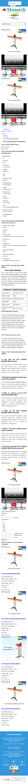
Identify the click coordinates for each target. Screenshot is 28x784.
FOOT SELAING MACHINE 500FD (10, 574)
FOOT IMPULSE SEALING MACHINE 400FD (13, 619)
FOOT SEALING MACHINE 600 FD (10, 709)
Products (5, 135)
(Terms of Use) (23, 779)
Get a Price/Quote (5, 147)
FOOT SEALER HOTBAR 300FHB (10, 664)
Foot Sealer (6, 137)
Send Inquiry (6, 129)
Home (4, 133)
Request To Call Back (6, 131)
